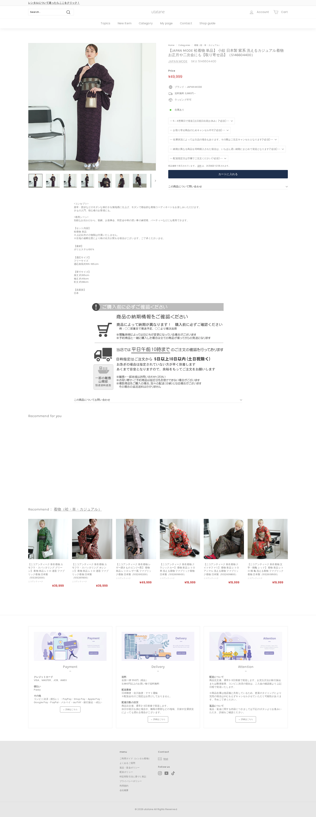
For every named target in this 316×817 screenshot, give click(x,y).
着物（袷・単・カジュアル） (207, 45)
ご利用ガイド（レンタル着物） (135, 758)
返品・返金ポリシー (130, 767)
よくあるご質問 (127, 763)
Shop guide (207, 23)
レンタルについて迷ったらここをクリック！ (54, 3)
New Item (124, 23)
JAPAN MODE (177, 61)
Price (171, 71)
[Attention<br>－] (245, 646)
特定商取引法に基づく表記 (133, 776)
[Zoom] (92, 107)
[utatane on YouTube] (166, 773)
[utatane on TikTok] (173, 773)
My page (166, 23)
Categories (184, 45)
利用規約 (124, 785)
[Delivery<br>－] (158, 646)
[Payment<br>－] (70, 646)
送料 (199, 165)
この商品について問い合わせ (185, 186)
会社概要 (124, 790)
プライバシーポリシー (131, 781)
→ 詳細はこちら (70, 709)
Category (146, 23)
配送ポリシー (126, 771)
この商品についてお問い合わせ (92, 400)
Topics (105, 23)
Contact (186, 23)
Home (171, 45)
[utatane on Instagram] (160, 773)
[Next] (153, 180)
